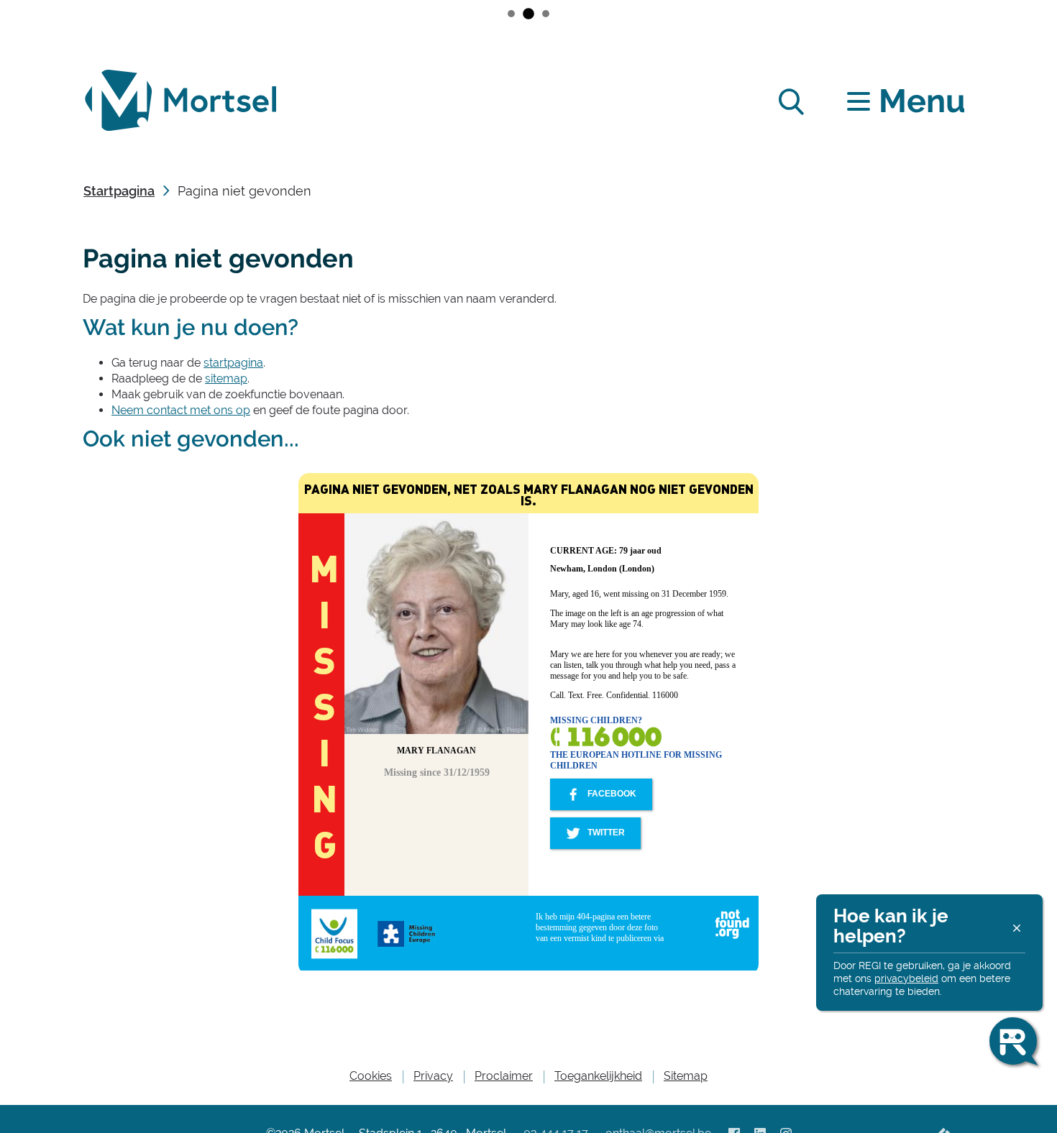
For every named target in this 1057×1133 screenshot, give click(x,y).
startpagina (233, 363)
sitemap (226, 378)
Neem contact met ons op (180, 410)
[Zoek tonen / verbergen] (790, 101)
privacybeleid (906, 978)
